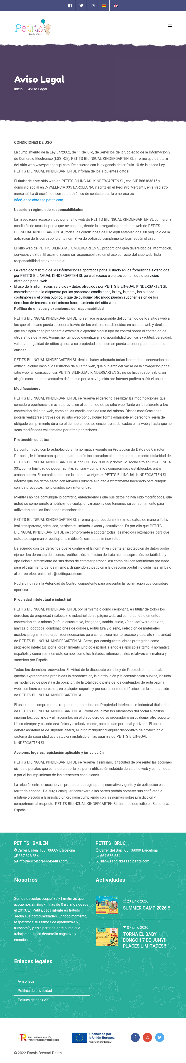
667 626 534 (28, 856)
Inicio (18, 89)
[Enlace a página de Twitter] (81, 5)
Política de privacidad (35, 991)
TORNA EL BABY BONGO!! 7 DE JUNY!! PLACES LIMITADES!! (144, 940)
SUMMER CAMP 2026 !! (146, 908)
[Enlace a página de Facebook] (70, 5)
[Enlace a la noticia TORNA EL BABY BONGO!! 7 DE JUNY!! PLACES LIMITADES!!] (107, 937)
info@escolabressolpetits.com (38, 200)
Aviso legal (26, 981)
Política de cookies (33, 1000)
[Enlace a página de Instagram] (93, 5)
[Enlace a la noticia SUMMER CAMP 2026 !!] (107, 905)
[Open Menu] (170, 26)
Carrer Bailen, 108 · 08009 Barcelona (46, 850)
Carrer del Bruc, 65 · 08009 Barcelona (128, 850)
